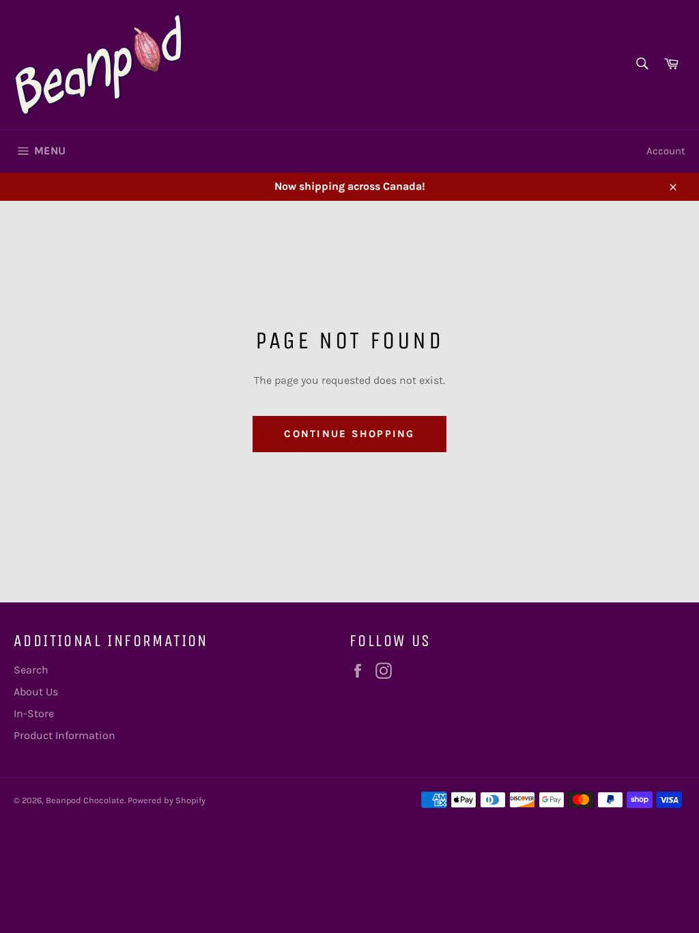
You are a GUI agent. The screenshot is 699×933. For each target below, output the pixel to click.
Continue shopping (349, 434)
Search (31, 669)
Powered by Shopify (166, 800)
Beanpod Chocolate (85, 800)
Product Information (64, 735)
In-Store (34, 713)
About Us (36, 691)
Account (665, 151)
